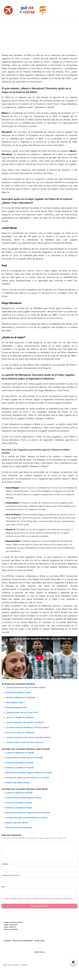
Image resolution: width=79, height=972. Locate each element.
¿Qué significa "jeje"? (15, 702)
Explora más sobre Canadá (17, 782)
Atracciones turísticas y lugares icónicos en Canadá (29, 772)
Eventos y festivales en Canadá (20, 762)
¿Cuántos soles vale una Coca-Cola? (22, 712)
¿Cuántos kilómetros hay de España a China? (25, 687)
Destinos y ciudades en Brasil (19, 808)
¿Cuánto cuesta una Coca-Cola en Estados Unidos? (28, 737)
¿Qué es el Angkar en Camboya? (20, 717)
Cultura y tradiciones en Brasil (19, 793)
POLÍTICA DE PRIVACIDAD (23, 941)
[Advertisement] (39, 36)
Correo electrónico (11, 875)
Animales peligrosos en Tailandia (20, 697)
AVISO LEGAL (39, 941)
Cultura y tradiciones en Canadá (20, 752)
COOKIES (7, 941)
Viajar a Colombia (11, 929)
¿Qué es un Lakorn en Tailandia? (20, 732)
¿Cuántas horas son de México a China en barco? (27, 727)
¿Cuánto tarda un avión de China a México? (25, 742)
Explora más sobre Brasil (17, 823)
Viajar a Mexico (10, 927)
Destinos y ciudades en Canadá (20, 767)
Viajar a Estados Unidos (13, 922)
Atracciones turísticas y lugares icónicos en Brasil (28, 813)
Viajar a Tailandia (10, 925)
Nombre (5, 864)
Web (3, 887)
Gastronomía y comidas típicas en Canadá (24, 757)
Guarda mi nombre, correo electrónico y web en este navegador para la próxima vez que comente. (38, 898)
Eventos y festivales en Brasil (19, 803)
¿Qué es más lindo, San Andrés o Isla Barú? (25, 722)
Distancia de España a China (18, 692)
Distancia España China (16, 707)
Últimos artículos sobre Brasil (19, 827)
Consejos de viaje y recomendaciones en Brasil (27, 817)
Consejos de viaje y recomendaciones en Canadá (27, 777)
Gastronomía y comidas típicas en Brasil (23, 798)
